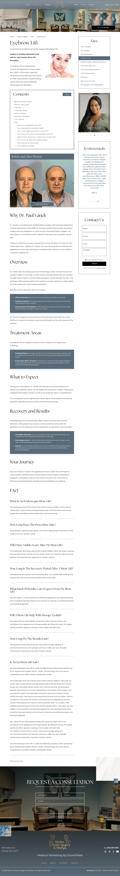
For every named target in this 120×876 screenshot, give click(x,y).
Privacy (99, 268)
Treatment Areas (20, 110)
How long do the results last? (26, 143)
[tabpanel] (94, 112)
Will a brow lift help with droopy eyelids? (31, 140)
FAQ (15, 122)
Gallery (76, 4)
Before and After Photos (22, 101)
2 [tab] (90, 135)
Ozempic (84, 77)
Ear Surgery (85, 50)
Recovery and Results (21, 116)
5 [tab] (101, 135)
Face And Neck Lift (88, 66)
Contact (91, 4)
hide (67, 94)
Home (29, 4)
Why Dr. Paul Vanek (21, 104)
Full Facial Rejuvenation (90, 69)
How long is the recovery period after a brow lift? (34, 134)
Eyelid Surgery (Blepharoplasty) (93, 62)
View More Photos (42, 204)
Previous (11, 183)
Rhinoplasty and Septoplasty (92, 85)
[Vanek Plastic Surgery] (60, 4)
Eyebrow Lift (86, 58)
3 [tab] (94, 135)
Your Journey (18, 119)
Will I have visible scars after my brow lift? (31, 131)
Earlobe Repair (86, 54)
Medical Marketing (50, 855)
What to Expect (19, 113)
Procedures (37, 5)
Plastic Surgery (22, 36)
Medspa (94, 129)
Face (32, 36)
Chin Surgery (86, 47)
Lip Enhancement (88, 73)
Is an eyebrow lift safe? (24, 146)
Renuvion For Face (88, 81)
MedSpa (47, 4)
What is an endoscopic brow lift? (27, 125)
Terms (103, 268)
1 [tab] (87, 135)
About (83, 4)
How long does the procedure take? (29, 128)
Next (72, 183)
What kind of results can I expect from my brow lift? (35, 137)
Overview (17, 107)
